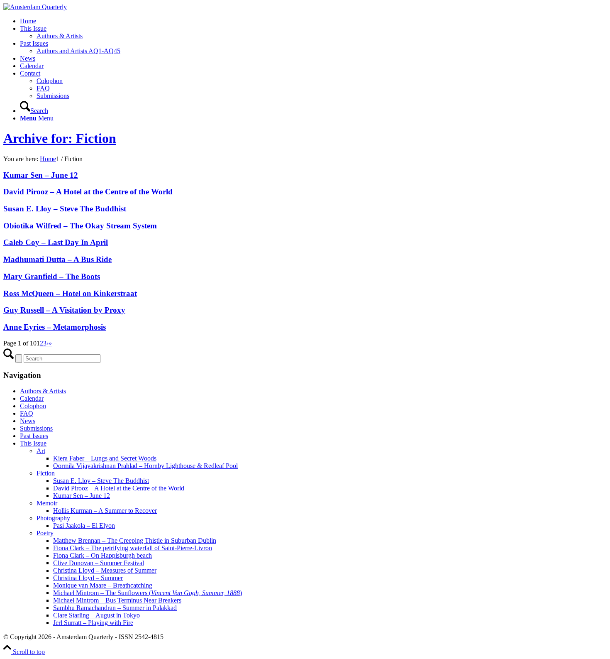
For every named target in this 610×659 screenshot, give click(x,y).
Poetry (45, 533)
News (27, 420)
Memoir (47, 503)
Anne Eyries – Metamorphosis (54, 327)
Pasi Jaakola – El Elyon (84, 525)
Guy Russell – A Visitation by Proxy (64, 310)
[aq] (35, 6)
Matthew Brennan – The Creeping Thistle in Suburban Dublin (134, 540)
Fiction (46, 473)
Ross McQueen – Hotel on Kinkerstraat (70, 293)
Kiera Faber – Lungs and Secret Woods (104, 458)
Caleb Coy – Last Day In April (55, 242)
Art (41, 450)
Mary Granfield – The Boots (51, 276)
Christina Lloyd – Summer (88, 577)
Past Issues (34, 435)
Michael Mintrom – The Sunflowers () (147, 592)
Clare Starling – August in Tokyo (96, 615)
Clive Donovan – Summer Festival (98, 562)
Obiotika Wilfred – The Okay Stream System (80, 225)
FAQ (26, 413)
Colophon (33, 405)
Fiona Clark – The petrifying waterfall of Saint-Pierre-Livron (132, 547)
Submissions (36, 428)
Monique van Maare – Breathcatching (102, 585)
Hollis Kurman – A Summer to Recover (105, 510)
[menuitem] (313, 21)
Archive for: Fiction (59, 138)
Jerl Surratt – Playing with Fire (93, 622)
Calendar (32, 398)
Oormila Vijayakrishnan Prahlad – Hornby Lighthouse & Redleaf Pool (145, 465)
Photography (53, 518)
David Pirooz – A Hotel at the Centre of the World (88, 191)
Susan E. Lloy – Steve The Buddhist (64, 208)
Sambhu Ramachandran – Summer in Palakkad (115, 607)
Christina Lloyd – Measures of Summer (104, 570)
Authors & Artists (43, 390)
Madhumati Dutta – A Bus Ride (57, 259)
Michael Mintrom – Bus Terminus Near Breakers (117, 600)
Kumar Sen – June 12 (40, 175)
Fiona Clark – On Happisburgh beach (102, 555)
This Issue (33, 443)
